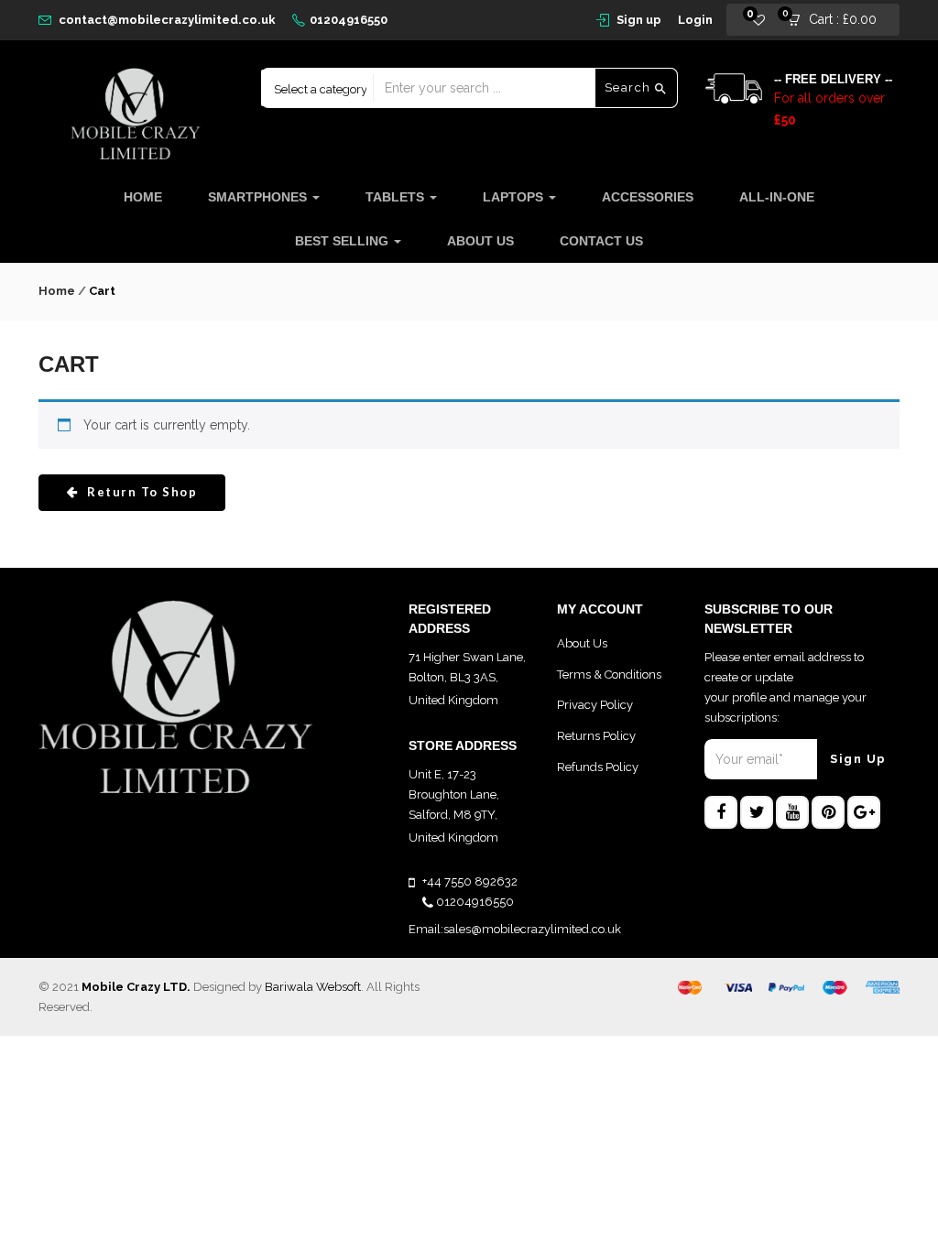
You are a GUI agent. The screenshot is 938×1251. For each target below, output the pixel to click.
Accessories (647, 197)
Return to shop (140, 491)
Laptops (515, 197)
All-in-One (776, 197)
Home (143, 197)
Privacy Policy (595, 705)
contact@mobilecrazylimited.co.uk (167, 20)
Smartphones (259, 197)
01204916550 (348, 20)
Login (695, 20)
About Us (582, 643)
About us (480, 241)
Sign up (638, 20)
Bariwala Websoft (313, 987)
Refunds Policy (597, 767)
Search (630, 87)
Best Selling (343, 241)
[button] (837, 20)
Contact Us (601, 241)
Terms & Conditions (609, 674)
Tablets (396, 197)
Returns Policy (596, 736)
